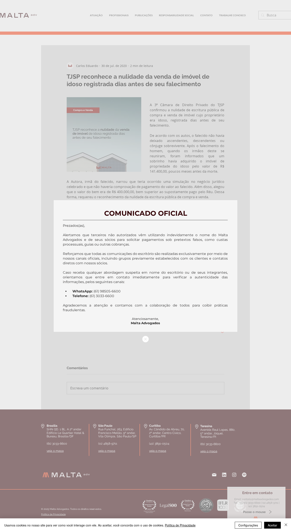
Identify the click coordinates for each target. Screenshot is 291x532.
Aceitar (272, 525)
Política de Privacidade (180, 525)
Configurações (248, 525)
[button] (145, 339)
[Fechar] (285, 525)
